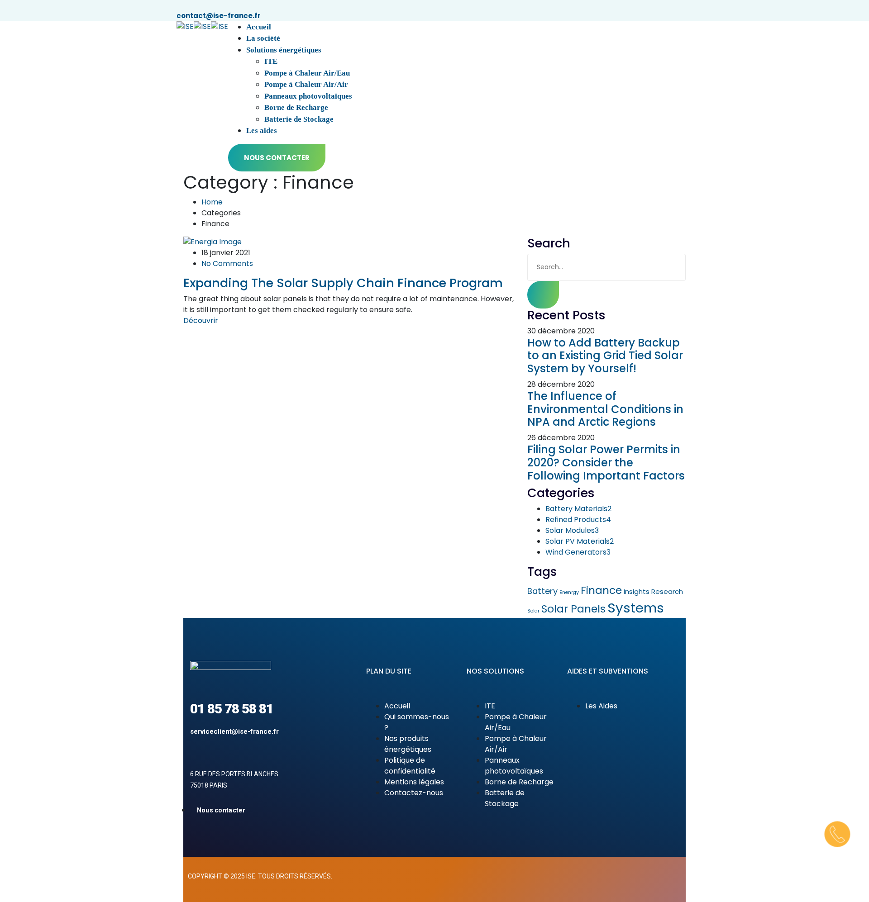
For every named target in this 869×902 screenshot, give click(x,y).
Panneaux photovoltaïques (308, 96)
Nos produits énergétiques (407, 744)
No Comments (227, 263)
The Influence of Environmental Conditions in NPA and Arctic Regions (605, 409)
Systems (635, 607)
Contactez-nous (413, 793)
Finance (601, 590)
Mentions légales (414, 782)
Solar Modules (572, 530)
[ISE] (185, 26)
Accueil (258, 27)
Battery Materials (578, 508)
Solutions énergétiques (283, 50)
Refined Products (578, 519)
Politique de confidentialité (409, 765)
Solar (533, 611)
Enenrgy (569, 592)
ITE (270, 61)
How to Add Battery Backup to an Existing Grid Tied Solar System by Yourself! (605, 355)
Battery (542, 591)
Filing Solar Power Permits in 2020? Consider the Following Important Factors (606, 462)
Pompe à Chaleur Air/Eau (307, 73)
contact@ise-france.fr (219, 15)
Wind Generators (578, 552)
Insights (636, 591)
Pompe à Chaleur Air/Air (306, 84)
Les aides (261, 130)
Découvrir (200, 320)
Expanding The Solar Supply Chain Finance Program (343, 283)
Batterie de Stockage (299, 119)
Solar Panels (573, 608)
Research (667, 591)
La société (263, 38)
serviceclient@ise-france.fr (234, 731)
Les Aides (601, 706)
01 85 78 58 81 (231, 709)
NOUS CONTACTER (277, 157)
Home (212, 202)
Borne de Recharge (296, 107)
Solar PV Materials (579, 541)
